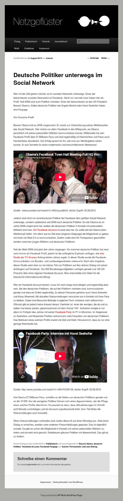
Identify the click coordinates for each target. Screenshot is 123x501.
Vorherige (93, 58)
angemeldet (31, 464)
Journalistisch (61, 41)
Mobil (16, 48)
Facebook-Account (30, 446)
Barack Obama (86, 443)
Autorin (49, 58)
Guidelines (29, 48)
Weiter (105, 58)
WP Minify (61, 495)
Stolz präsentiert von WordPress (68, 482)
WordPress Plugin (74, 495)
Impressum (44, 48)
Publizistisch (31, 41)
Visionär (46, 41)
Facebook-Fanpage (49, 446)
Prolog (17, 41)
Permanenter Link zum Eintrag (83, 446)
